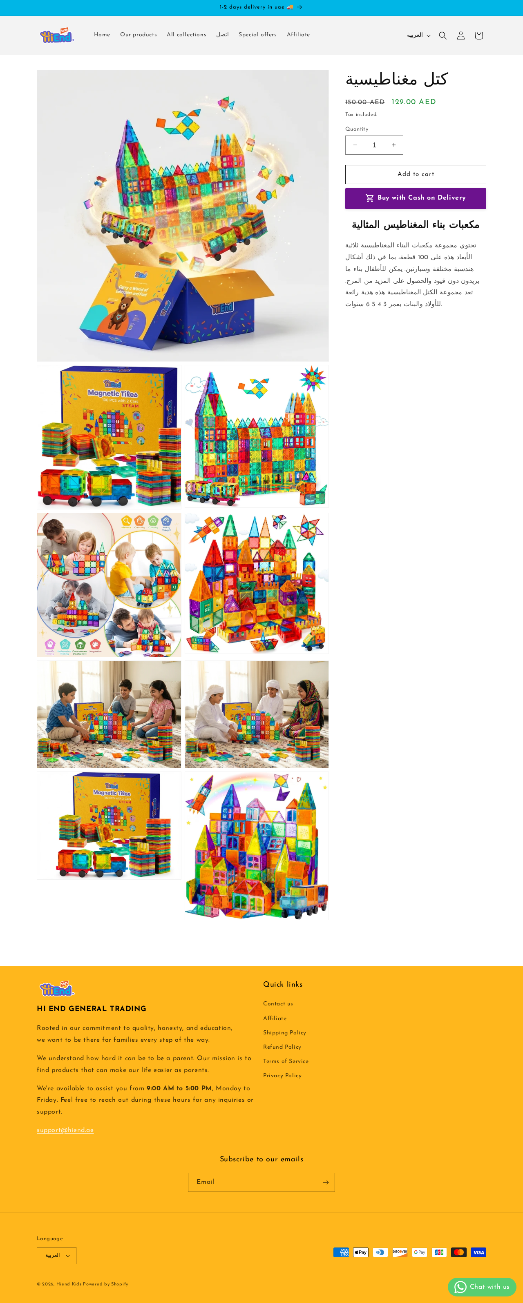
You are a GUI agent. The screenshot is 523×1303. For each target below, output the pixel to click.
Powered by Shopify (105, 1284)
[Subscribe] (326, 1182)
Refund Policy (282, 1047)
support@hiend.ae (65, 1130)
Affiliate (274, 1019)
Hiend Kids (69, 1284)
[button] (443, 35)
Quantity (356, 128)
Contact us (278, 1004)
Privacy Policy (282, 1076)
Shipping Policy (284, 1033)
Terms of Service (286, 1061)
